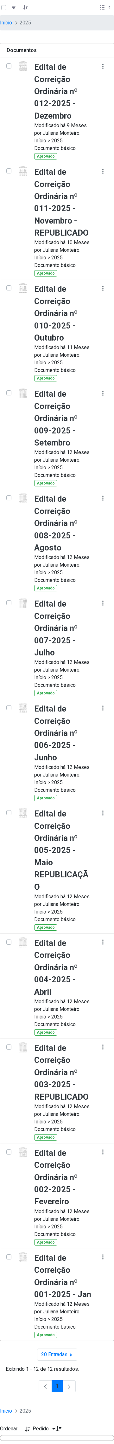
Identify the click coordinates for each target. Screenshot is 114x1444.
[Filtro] (13, 8)
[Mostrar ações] (103, 66)
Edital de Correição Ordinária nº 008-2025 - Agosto (56, 523)
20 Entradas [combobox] (59, 1356)
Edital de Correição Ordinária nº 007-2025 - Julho (56, 628)
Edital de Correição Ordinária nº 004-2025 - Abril (56, 967)
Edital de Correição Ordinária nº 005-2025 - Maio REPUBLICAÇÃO (61, 850)
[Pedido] (25, 8)
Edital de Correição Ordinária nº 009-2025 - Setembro (56, 418)
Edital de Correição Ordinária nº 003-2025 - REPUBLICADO (61, 1072)
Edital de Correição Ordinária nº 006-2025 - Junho (56, 733)
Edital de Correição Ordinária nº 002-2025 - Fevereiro (56, 1177)
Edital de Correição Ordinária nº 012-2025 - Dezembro (56, 91)
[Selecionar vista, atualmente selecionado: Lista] (106, 8)
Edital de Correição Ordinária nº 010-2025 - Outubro (56, 313)
